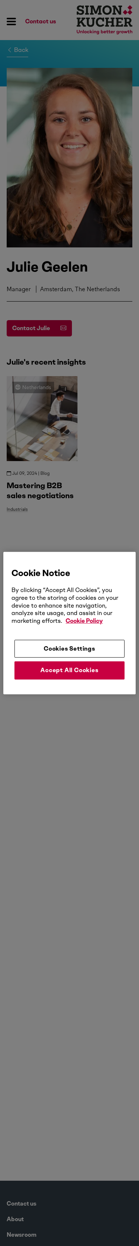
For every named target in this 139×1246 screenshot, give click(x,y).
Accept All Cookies (69, 670)
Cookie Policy (84, 620)
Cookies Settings (69, 648)
